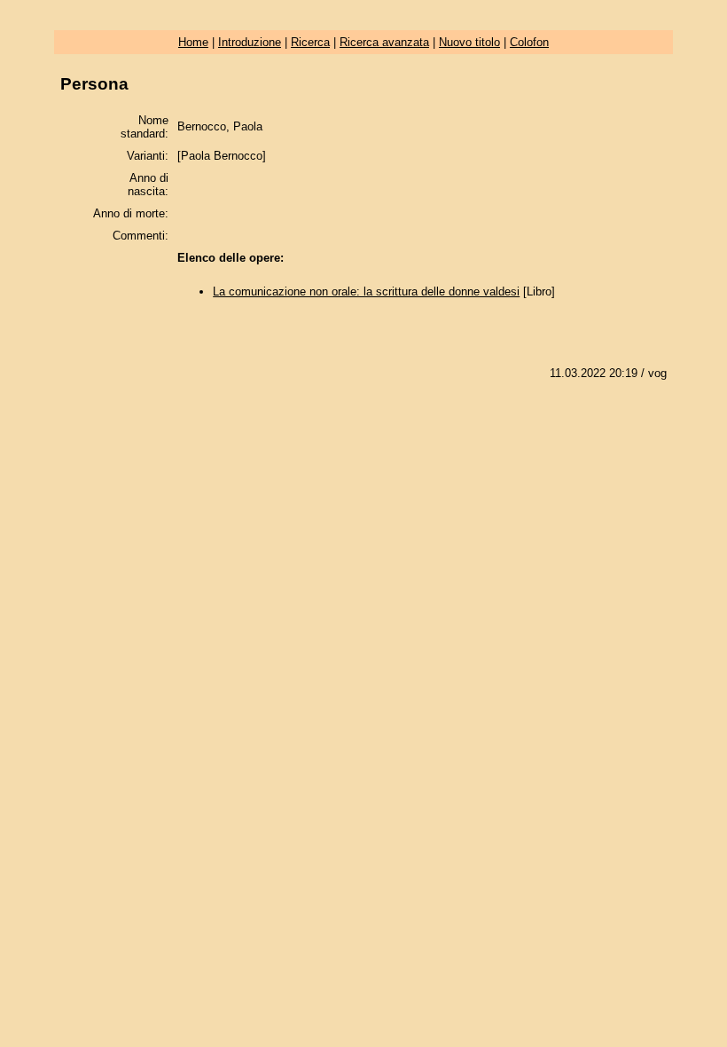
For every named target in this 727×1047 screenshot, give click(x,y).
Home (193, 42)
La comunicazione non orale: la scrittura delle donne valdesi (366, 291)
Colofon (529, 42)
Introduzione (249, 42)
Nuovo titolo (469, 42)
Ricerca (310, 42)
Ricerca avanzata (384, 42)
